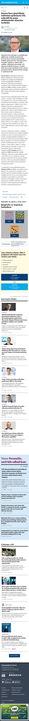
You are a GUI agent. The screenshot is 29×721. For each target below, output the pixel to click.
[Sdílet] (24, 7)
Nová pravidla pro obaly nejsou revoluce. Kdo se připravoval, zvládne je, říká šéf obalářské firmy (14, 638)
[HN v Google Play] (6, 682)
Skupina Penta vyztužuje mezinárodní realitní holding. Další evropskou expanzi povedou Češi (13, 496)
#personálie (5, 191)
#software (5, 197)
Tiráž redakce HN (5, 690)
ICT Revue (7, 26)
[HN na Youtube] (20, 675)
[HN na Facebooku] (12, 675)
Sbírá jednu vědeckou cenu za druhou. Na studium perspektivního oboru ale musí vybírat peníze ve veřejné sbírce (14, 588)
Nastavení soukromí (16, 692)
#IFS (22, 197)
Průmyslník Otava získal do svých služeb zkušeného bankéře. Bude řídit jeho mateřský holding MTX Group (14, 532)
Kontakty (4, 687)
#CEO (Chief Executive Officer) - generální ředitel (14, 194)
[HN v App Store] (16, 682)
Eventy (3, 702)
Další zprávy (14, 655)
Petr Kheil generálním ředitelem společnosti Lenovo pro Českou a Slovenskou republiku (12, 435)
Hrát (9, 221)
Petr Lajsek (8, 605)
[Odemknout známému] (27, 7)
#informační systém (14, 197)
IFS (25, 50)
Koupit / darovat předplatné (8, 700)
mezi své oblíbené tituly (17, 243)
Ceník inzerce (4, 696)
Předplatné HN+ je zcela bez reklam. (21, 296)
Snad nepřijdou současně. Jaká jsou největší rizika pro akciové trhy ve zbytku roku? (13, 609)
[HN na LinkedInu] (16, 675)
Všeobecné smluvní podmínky (18, 694)
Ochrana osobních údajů (17, 687)
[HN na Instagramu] (14, 675)
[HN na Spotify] (18, 675)
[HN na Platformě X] (9, 675)
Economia (4, 692)
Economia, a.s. (11, 667)
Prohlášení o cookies (16, 690)
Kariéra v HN (4, 694)
